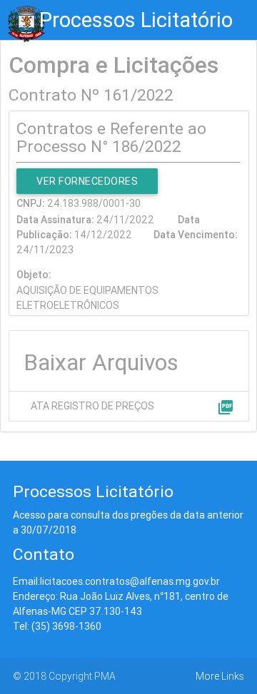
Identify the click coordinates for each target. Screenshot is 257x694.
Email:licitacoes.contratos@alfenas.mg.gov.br (116, 581)
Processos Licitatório (136, 20)
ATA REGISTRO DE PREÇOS (92, 405)
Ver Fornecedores (87, 181)
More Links (220, 676)
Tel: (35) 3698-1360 (57, 626)
